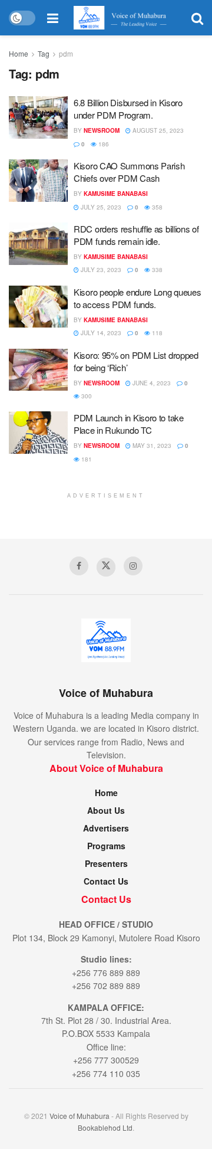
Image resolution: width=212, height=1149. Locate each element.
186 (103, 144)
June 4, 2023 (151, 383)
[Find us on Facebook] (78, 566)
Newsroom (102, 130)
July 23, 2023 (100, 270)
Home (18, 53)
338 (156, 270)
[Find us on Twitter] (106, 567)
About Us (106, 810)
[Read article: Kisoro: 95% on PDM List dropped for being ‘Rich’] (38, 370)
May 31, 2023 (151, 445)
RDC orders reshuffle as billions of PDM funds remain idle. (136, 234)
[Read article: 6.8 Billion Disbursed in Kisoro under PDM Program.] (38, 117)
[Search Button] (197, 17)
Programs (106, 846)
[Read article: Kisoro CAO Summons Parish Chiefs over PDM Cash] (38, 180)
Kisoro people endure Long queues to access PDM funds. (137, 298)
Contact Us (106, 881)
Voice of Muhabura (79, 1116)
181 (86, 459)
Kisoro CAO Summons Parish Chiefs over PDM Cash (129, 171)
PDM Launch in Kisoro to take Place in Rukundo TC (129, 423)
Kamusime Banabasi (116, 193)
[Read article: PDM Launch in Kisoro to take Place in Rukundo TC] (38, 432)
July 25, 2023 (100, 207)
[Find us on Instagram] (133, 566)
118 (156, 333)
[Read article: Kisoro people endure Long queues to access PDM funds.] (38, 307)
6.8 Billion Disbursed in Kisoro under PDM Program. (128, 108)
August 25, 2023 (157, 130)
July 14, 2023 (100, 333)
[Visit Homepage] (124, 18)
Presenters (106, 863)
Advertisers (106, 828)
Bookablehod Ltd (105, 1127)
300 (86, 396)
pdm (66, 53)
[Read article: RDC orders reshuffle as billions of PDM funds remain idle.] (38, 243)
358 (156, 207)
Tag (43, 53)
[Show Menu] (52, 17)
